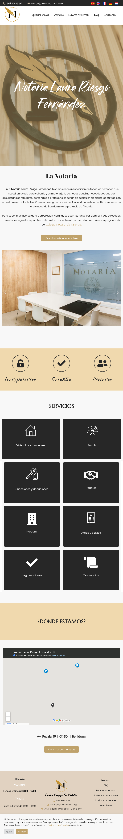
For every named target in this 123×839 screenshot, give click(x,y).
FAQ (96, 14)
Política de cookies (105, 800)
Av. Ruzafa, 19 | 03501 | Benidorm (61, 736)
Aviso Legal (106, 805)
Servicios (59, 14)
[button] (5, 293)
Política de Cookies (58, 825)
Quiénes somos (40, 14)
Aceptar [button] (22, 831)
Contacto (110, 14)
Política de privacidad (106, 795)
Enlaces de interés (78, 14)
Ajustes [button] (9, 831)
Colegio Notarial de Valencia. (64, 224)
